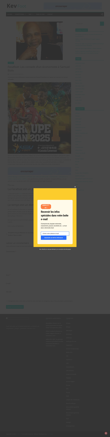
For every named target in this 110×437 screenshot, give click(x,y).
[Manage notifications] (106, 433)
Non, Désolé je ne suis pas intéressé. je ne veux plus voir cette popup (55, 249)
